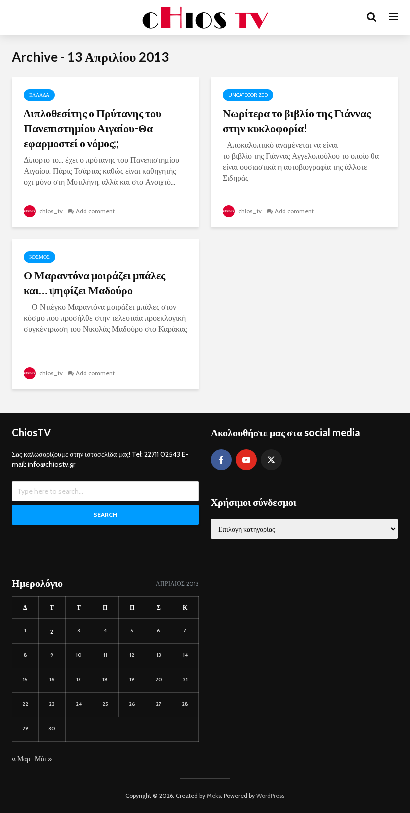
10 (79, 655)
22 (25, 704)
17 (78, 679)
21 (185, 679)
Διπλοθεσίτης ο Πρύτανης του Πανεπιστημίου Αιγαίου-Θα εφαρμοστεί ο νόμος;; (93, 128)
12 (132, 655)
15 (25, 679)
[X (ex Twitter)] (271, 459)
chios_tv (50, 211)
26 (132, 704)
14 (185, 655)
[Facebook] (221, 459)
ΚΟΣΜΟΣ (40, 257)
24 (79, 704)
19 (132, 679)
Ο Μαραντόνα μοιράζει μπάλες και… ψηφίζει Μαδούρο (95, 282)
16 (52, 679)
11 (106, 655)
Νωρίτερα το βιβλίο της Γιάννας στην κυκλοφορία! (297, 120)
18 (105, 679)
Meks (214, 795)
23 (52, 704)
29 (25, 728)
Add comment (95, 211)
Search (106, 514)
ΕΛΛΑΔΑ (40, 95)
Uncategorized (248, 95)
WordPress (270, 795)
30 (52, 728)
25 (105, 704)
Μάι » (43, 758)
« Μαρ (21, 758)
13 (159, 655)
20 (159, 679)
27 (159, 704)
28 (185, 704)
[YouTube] (246, 459)
